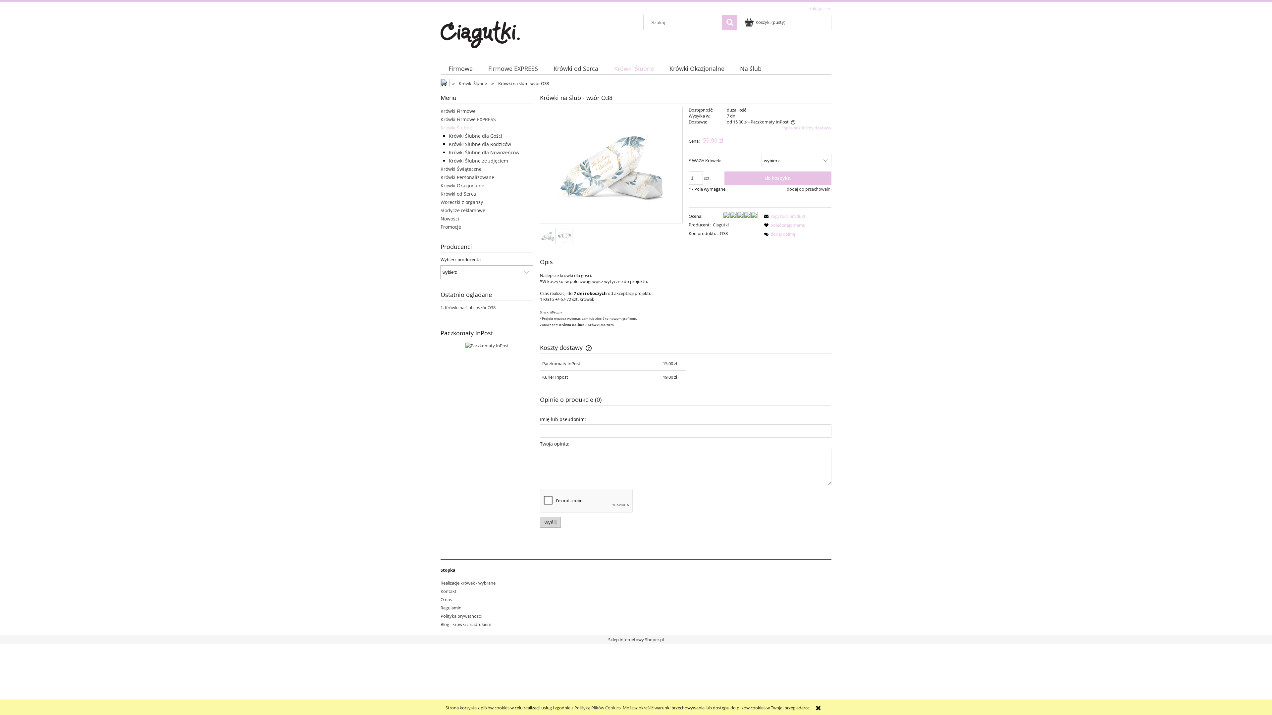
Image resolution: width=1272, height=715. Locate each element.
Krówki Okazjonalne (462, 185)
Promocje (451, 227)
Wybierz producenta (461, 259)
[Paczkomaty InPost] (487, 345)
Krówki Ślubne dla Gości (475, 136)
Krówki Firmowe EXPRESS (468, 119)
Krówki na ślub (572, 324)
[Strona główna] (480, 34)
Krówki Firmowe (458, 111)
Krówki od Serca (458, 194)
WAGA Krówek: (705, 161)
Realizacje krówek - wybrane (468, 583)
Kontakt (448, 591)
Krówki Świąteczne (461, 169)
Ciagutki (721, 225)
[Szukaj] (729, 22)
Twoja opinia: (554, 444)
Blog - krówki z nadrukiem (466, 624)
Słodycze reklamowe (463, 210)
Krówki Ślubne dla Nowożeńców (484, 152)
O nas (446, 599)
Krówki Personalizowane (467, 177)
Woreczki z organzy (462, 202)
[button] (784, 216)
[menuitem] (460, 68)
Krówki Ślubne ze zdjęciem (478, 161)
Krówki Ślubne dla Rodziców (480, 144)
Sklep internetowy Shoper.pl (636, 640)
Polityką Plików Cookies (597, 708)
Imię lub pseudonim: (563, 419)
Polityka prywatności (461, 616)
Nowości (450, 218)
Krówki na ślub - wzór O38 (470, 307)
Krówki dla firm (601, 324)
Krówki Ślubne (456, 127)
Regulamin (451, 608)
